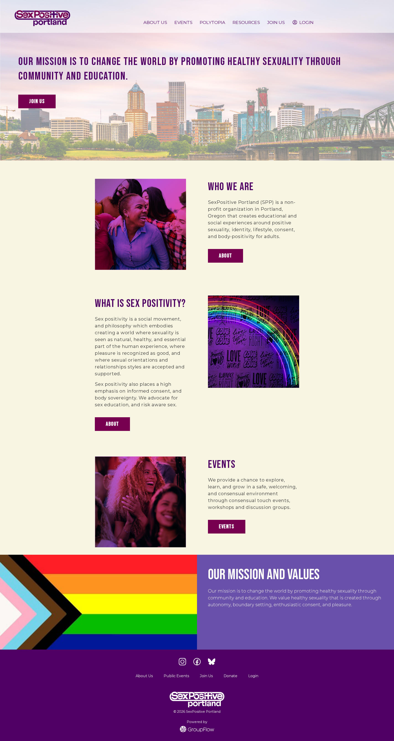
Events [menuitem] (183, 22)
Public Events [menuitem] (176, 676)
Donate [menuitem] (230, 676)
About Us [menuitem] (155, 22)
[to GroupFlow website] (197, 729)
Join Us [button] (37, 101)
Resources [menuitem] (246, 22)
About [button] (225, 255)
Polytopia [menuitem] (212, 22)
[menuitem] (303, 22)
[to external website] (182, 661)
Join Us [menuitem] (276, 22)
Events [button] (226, 526)
